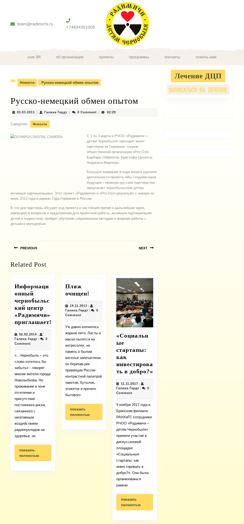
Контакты (172, 57)
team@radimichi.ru (35, 24)
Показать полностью (35, 454)
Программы (139, 57)
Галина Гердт (55, 112)
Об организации (70, 57)
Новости (27, 82)
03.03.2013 (26, 112)
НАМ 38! (34, 57)
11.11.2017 (129, 383)
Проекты (106, 57)
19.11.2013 (78, 306)
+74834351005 (80, 27)
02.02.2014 (28, 334)
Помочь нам (206, 57)
